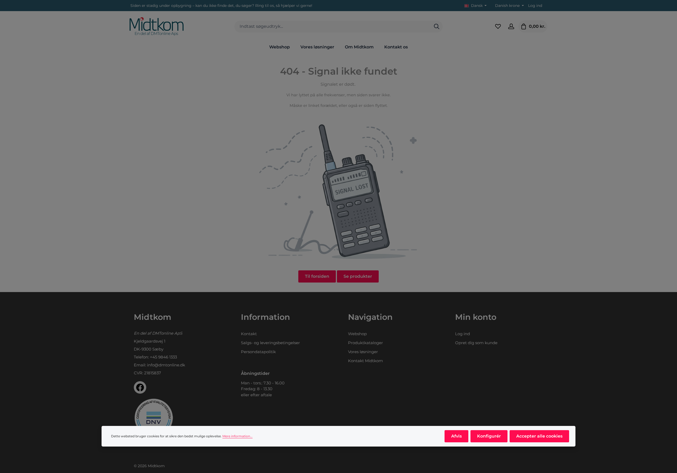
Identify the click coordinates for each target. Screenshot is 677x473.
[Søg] (437, 27)
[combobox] (332, 27)
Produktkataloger (365, 342)
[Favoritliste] (498, 26)
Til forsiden (317, 276)
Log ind (535, 5)
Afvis (456, 436)
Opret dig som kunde (476, 342)
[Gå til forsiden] (157, 26)
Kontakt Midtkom (365, 360)
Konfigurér (489, 436)
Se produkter (358, 276)
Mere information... (237, 436)
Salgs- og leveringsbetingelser (270, 342)
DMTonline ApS (167, 333)
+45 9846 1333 (163, 357)
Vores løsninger (363, 351)
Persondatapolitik (258, 351)
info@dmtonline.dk (166, 364)
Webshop (357, 333)
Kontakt (249, 333)
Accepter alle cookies (539, 436)
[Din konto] (511, 26)
